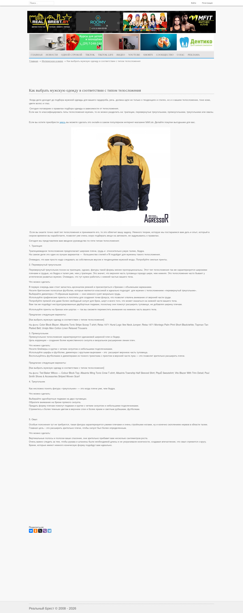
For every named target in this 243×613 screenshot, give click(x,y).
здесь (62, 122)
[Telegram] (49, 531)
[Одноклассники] (36, 531)
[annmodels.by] (145, 30)
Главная (33, 61)
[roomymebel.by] (98, 30)
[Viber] (45, 531)
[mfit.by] (192, 30)
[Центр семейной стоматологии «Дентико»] (195, 49)
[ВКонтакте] (31, 531)
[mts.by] (47, 49)
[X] (40, 531)
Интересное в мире (52, 61)
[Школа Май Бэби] (84, 49)
